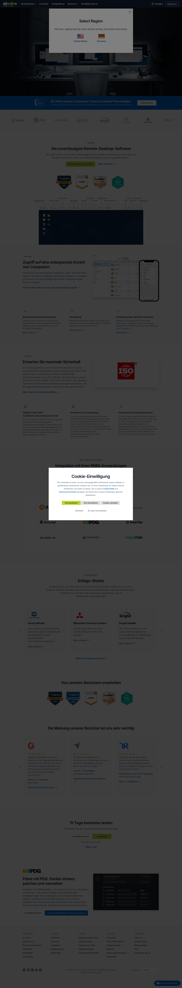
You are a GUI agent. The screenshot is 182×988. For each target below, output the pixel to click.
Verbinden (79, 511)
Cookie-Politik (108, 489)
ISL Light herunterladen (97, 511)
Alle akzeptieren (71, 503)
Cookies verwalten (110, 503)
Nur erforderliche (91, 503)
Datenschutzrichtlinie (67, 492)
